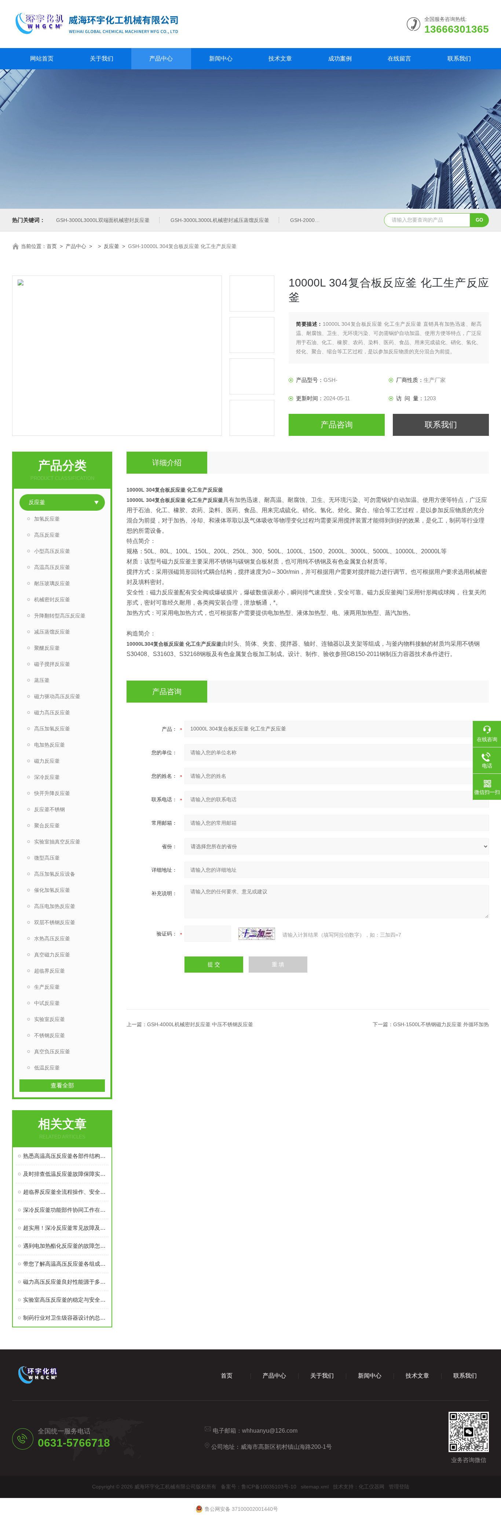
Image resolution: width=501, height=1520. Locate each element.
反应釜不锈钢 (49, 809)
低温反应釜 (47, 1068)
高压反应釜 (47, 535)
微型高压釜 (47, 858)
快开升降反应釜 (52, 793)
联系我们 (459, 58)
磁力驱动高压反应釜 (57, 696)
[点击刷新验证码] (256, 933)
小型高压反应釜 (52, 551)
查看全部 (62, 1085)
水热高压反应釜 (52, 938)
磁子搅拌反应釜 (52, 664)
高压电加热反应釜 (54, 906)
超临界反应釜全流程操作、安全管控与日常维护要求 (66, 1192)
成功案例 (340, 58)
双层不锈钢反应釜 (54, 922)
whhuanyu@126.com (269, 1431)
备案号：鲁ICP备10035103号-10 (258, 1487)
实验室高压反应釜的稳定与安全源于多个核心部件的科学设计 (66, 1300)
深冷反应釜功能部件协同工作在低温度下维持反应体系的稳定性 (66, 1210)
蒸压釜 (42, 680)
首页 (52, 246)
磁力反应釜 (47, 761)
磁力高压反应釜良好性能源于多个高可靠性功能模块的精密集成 (66, 1282)
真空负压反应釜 (52, 1051)
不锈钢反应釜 (49, 1035)
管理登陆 (399, 1487)
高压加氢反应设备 (54, 874)
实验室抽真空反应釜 (57, 842)
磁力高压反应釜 (52, 712)
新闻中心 (221, 58)
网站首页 (42, 58)
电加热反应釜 (49, 745)
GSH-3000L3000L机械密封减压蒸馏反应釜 (220, 220)
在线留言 (399, 58)
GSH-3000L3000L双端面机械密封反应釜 (103, 220)
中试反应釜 (47, 1003)
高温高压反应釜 (52, 567)
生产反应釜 (47, 987)
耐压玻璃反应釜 (52, 583)
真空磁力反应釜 (52, 955)
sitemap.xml (315, 1487)
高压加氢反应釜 (52, 729)
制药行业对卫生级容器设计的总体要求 (66, 1318)
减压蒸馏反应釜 (52, 632)
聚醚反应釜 (47, 648)
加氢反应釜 (47, 519)
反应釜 (111, 246)
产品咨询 (337, 424)
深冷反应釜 (47, 777)
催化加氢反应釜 (52, 890)
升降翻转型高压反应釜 (59, 616)
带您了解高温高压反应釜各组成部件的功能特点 (66, 1264)
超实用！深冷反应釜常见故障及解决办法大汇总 (66, 1228)
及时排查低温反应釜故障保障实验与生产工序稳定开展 (66, 1174)
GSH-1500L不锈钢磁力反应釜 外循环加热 (441, 1024)
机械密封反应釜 (52, 599)
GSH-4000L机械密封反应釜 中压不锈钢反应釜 (200, 1024)
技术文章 (280, 58)
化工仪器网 (371, 1487)
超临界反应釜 (49, 971)
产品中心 (161, 58)
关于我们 (101, 58)
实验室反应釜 (49, 1019)
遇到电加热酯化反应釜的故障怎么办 (66, 1246)
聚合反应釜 (47, 825)
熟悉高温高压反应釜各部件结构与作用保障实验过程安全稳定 (66, 1156)
